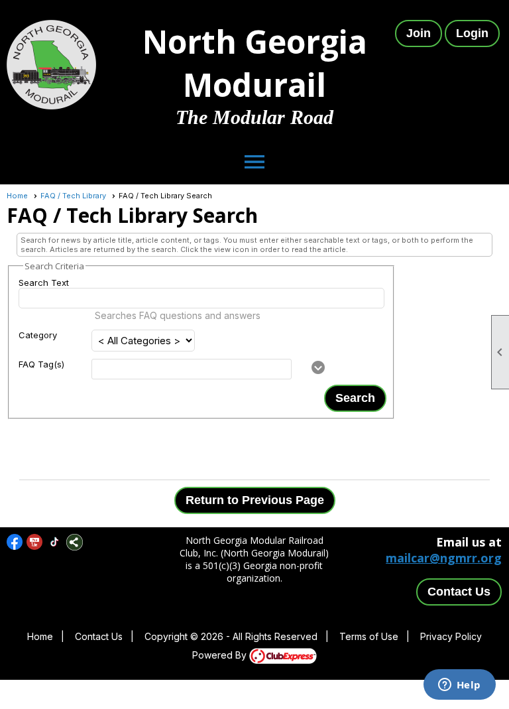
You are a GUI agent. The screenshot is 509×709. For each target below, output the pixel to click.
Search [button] (355, 398)
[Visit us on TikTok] (54, 542)
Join (418, 33)
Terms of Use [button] (368, 636)
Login (472, 33)
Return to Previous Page (255, 500)
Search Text (44, 282)
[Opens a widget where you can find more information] (459, 685)
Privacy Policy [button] (451, 636)
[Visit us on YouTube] (35, 542)
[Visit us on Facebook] (15, 542)
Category (38, 335)
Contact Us (458, 591)
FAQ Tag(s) (41, 364)
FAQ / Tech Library (73, 195)
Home (17, 195)
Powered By (220, 655)
